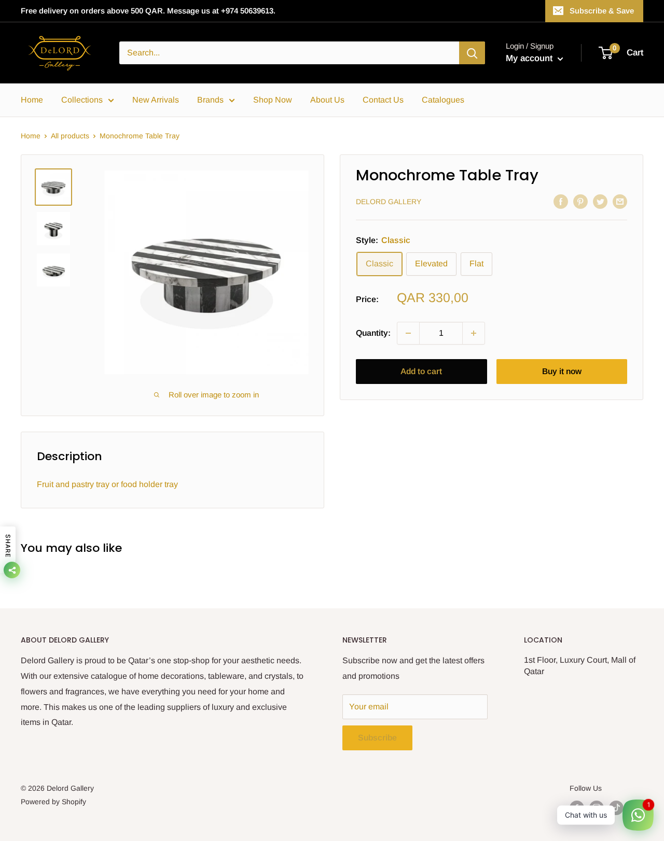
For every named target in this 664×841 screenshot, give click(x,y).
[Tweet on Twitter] (600, 201)
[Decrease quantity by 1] (408, 333)
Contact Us (383, 99)
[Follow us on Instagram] (596, 808)
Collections (82, 99)
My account (530, 58)
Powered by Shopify (53, 801)
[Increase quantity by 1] (474, 333)
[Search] (472, 52)
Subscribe (377, 737)
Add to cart (421, 371)
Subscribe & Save (602, 10)
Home (32, 99)
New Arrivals (155, 99)
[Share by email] (620, 201)
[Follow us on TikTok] (616, 808)
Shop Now (272, 99)
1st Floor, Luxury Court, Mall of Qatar (579, 665)
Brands (210, 99)
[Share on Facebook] (561, 201)
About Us (327, 99)
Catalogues (443, 99)
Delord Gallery (388, 202)
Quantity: (373, 333)
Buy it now (562, 371)
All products (70, 136)
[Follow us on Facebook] (577, 808)
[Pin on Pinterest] (580, 201)
